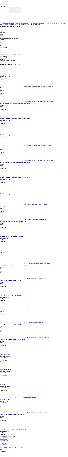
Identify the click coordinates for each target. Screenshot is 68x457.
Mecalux (13, 24)
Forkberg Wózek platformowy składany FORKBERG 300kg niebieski (12, 339)
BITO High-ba (2, 384)
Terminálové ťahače (60, 23)
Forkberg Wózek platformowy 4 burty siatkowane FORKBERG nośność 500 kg (14, 265)
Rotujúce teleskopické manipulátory (25, 23)
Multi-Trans (18, 24)
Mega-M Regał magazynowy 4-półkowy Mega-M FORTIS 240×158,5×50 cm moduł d (15, 103)
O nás (1, 443)
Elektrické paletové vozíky (6, 23)
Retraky (1, 23)
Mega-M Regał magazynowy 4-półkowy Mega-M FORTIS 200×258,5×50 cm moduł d (15, 118)
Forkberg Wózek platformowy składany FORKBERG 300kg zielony (12, 414)
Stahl (23, 24)
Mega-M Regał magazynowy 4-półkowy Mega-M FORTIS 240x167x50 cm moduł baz (15, 88)
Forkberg (5, 24)
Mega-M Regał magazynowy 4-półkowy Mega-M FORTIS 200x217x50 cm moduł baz (15, 147)
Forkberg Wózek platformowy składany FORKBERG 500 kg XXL (11, 280)
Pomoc (3, 443)
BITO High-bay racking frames (5, 354)
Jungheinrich (9, 24)
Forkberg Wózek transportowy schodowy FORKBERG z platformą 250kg (13, 206)
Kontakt (5, 443)
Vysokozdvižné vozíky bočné (43, 23)
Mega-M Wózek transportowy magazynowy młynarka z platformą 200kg (13, 221)
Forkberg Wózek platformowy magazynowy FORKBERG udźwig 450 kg (13, 429)
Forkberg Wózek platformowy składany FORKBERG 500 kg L (11, 295)
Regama (21, 24)
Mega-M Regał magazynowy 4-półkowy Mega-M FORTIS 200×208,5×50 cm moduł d (15, 162)
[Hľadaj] (15, 10)
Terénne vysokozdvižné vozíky (34, 23)
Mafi (11, 24)
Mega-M (16, 24)
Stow (28, 24)
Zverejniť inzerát (2, 59)
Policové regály (49, 23)
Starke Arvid (26, 24)
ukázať (1, 50)
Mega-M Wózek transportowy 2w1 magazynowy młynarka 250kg (11, 236)
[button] (34, 18)
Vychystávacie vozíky (54, 23)
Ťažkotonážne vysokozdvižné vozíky (15, 23)
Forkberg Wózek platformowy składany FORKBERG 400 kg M (11, 324)
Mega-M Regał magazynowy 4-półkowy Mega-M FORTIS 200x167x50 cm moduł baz (15, 177)
